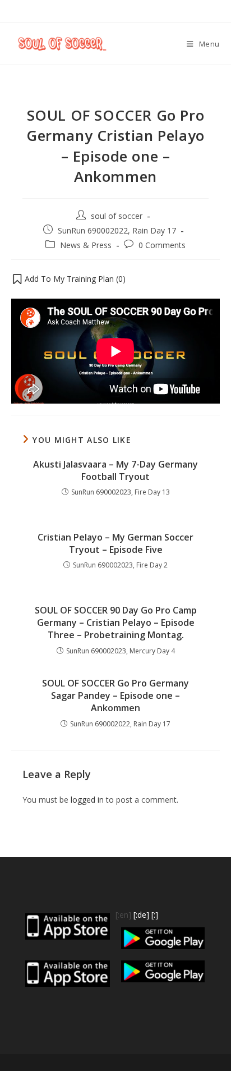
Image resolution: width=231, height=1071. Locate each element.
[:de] (141, 914)
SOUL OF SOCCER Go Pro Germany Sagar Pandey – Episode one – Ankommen (115, 696)
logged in (87, 799)
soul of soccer (116, 215)
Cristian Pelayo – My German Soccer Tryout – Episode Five (115, 543)
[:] (154, 914)
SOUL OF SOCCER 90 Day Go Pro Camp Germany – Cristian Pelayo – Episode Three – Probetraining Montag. (116, 623)
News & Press (86, 245)
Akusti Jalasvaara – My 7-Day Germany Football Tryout (115, 470)
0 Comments (162, 245)
